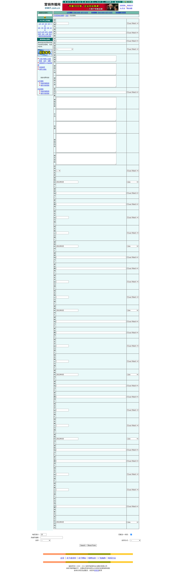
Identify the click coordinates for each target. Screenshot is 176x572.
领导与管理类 (45, 85)
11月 (39, 32)
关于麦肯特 (71, 558)
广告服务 (102, 558)
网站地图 (129, 8)
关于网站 (82, 558)
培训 (66, 15)
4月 (49, 24)
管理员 (96, 570)
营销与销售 (76, 12)
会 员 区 (122, 8)
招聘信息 (92, 558)
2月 (43, 24)
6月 (39, 28)
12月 (42, 32)
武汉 (50, 34)
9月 (48, 28)
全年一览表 (48, 32)
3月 (46, 24)
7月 (42, 28)
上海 (46, 34)
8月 (45, 28)
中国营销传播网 (59, 15)
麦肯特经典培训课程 (44, 36)
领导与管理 (84, 12)
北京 (43, 34)
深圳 (39, 34)
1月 (40, 24)
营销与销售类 (45, 83)
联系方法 (112, 558)
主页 (62, 558)
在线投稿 (122, 5)
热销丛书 (130, 5)
